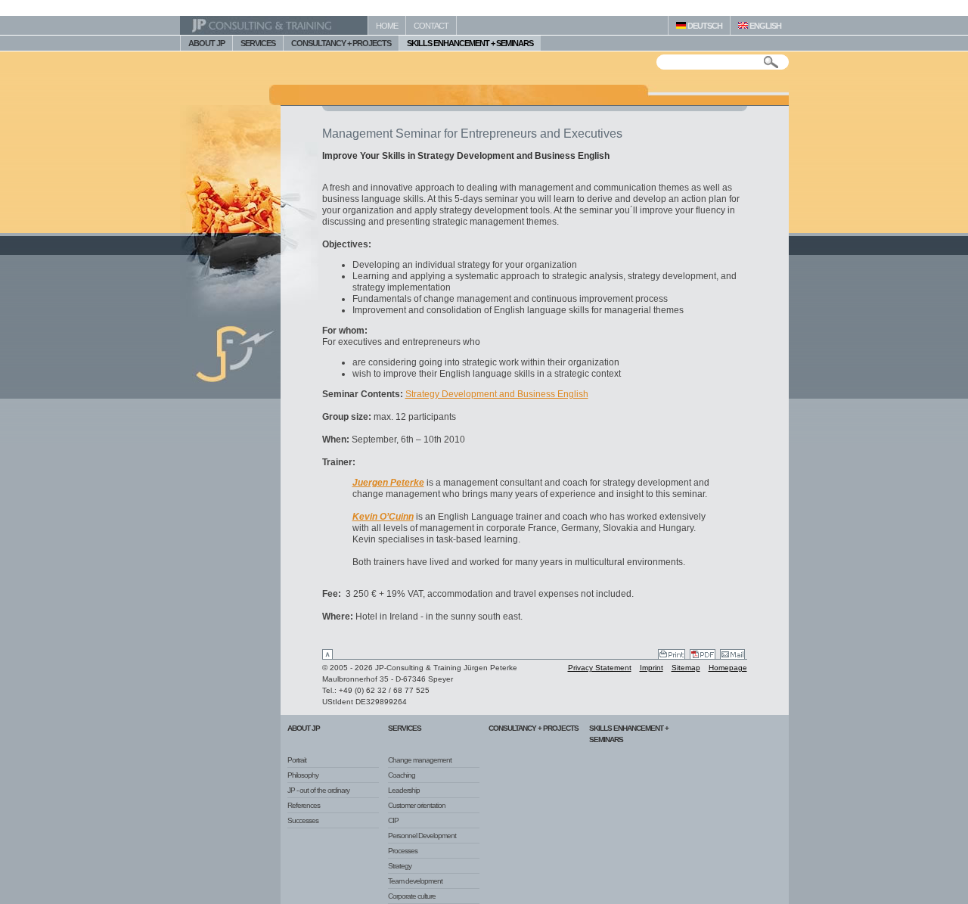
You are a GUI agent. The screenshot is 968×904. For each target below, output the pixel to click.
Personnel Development (422, 835)
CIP (393, 820)
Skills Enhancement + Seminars (629, 734)
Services (404, 728)
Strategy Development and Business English (496, 394)
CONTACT (431, 25)
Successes (302, 820)
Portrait (296, 760)
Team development (415, 881)
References (303, 805)
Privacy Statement (599, 667)
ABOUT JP (206, 43)
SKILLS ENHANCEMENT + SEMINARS (470, 43)
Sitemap (686, 667)
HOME (387, 25)
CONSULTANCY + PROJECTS (341, 43)
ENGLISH (764, 25)
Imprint (651, 667)
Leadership (404, 790)
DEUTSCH (704, 25)
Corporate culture (412, 896)
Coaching (401, 775)
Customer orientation (416, 805)
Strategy (399, 866)
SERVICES (257, 43)
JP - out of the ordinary (318, 790)
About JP (303, 728)
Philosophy (302, 775)
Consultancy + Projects (534, 728)
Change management (419, 760)
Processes (402, 851)
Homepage (728, 667)
